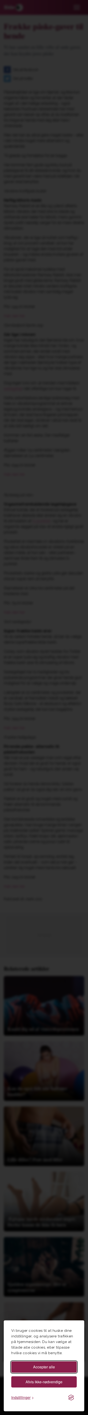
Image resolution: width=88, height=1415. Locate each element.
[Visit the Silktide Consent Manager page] (71, 1397)
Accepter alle (44, 1367)
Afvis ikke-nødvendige (44, 1381)
